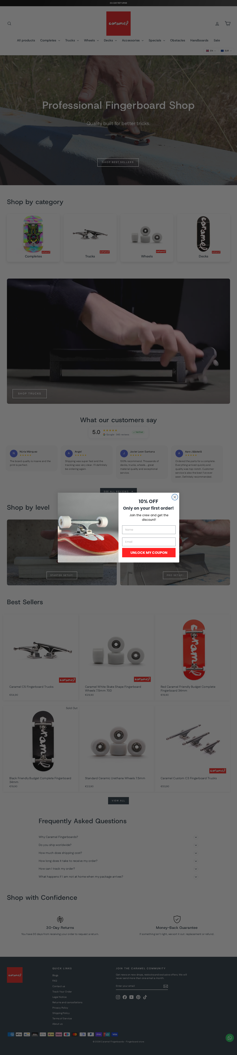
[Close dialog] (175, 497)
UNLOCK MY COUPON (148, 552)
